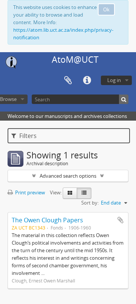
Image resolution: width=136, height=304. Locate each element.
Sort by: (90, 202)
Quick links (86, 80)
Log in (114, 80)
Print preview (29, 192)
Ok (106, 9)
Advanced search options (68, 175)
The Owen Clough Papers (47, 220)
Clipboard (68, 80)
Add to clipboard (120, 220)
